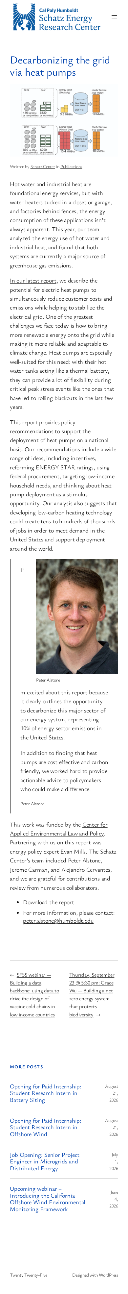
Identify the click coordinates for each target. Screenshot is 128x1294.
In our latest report (33, 280)
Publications (71, 166)
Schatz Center (43, 166)
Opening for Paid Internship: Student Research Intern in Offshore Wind (45, 1127)
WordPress (108, 1275)
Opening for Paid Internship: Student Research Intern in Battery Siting (45, 1093)
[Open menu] (114, 17)
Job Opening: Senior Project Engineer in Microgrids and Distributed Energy (44, 1161)
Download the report (48, 902)
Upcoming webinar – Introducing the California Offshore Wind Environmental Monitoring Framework (47, 1198)
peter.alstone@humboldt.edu (58, 920)
